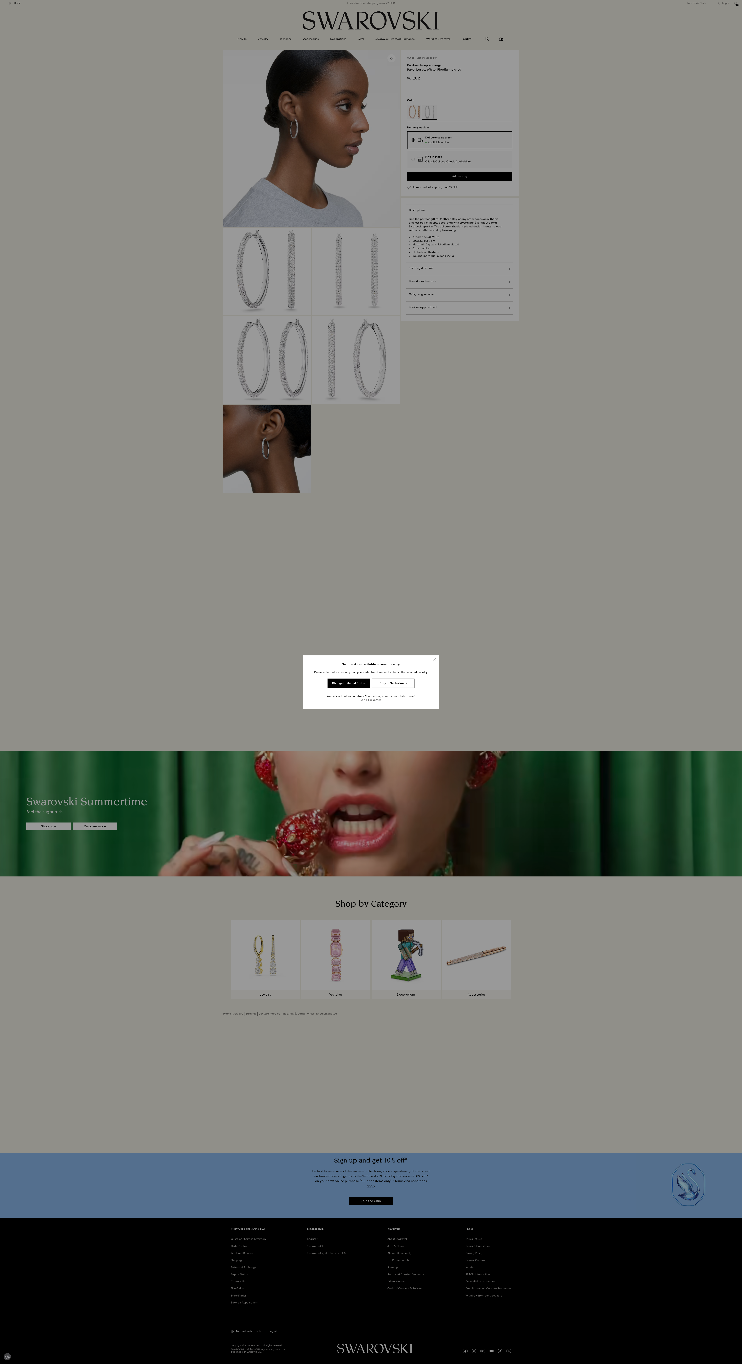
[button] (434, 659)
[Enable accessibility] (7, 1356)
